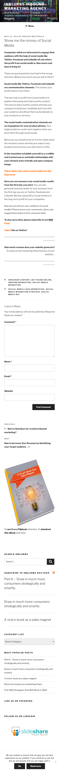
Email (8, 376)
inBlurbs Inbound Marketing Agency (25, 6)
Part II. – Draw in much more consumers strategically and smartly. (24, 583)
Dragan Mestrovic (33, 36)
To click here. (21, 529)
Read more (36, 766)
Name (8, 361)
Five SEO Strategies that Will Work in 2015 (25, 690)
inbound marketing (19, 282)
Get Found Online (41, 280)
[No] (55, 761)
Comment (10, 322)
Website (8, 391)
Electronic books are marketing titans (23, 684)
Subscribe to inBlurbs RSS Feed (26, 573)
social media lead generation (26, 289)
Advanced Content (19, 280)
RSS (51, 220)
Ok (19, 766)
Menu (31, 26)
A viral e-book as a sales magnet (27, 619)
